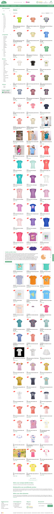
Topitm (4, 80)
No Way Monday (5, 75)
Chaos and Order (6, 64)
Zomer (4, 87)
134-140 (4, 20)
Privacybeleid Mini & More (49, 512)
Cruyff (4, 65)
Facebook (29, 503)
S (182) (4, 25)
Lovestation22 (5, 71)
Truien (4, 54)
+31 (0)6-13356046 (16, 504)
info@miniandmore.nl (17, 503)
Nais (4, 74)
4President (5, 60)
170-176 (4, 24)
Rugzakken (5, 47)
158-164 (4, 23)
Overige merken (5, 77)
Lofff (4, 69)
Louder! (4, 70)
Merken (19, 5)
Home (2, 5)
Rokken (4, 46)
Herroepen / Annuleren (4, 508)
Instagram (29, 504)
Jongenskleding (13, 5)
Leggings (4, 43)
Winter (4, 86)
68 (3, 29)
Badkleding (5, 37)
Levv (4, 66)
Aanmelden (50, 505)
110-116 (4, 18)
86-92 (4, 15)
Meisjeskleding (7, 5)
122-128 (4, 19)
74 (3, 30)
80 (3, 31)
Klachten (2, 507)
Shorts (4, 51)
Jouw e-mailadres (42, 505)
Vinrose (4, 81)
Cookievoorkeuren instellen (36, 512)
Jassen (4, 40)
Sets (4, 48)
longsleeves (15, 497)
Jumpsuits (4, 41)
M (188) (4, 26)
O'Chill (4, 76)
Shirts (4, 49)
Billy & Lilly (5, 63)
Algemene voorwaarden (27, 512)
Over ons (2, 503)
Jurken (4, 42)
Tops (4, 53)
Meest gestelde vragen (4, 504)
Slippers (4, 52)
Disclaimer (42, 512)
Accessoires (5, 36)
